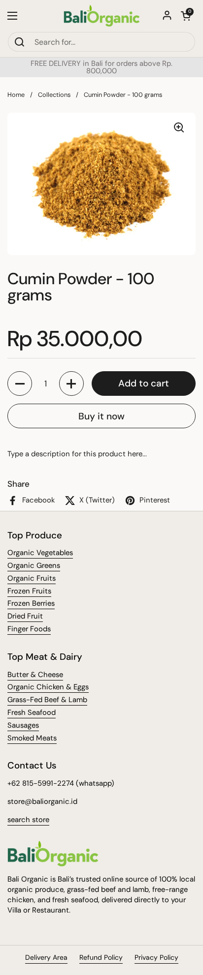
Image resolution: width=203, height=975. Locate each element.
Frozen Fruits (29, 591)
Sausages (23, 725)
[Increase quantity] (71, 383)
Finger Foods (29, 629)
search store (28, 820)
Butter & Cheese (35, 675)
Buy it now (101, 416)
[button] (186, 16)
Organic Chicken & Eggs (48, 687)
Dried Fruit (25, 616)
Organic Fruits (31, 578)
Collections (54, 94)
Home (16, 94)
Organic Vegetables (40, 553)
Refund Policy (101, 957)
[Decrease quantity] (19, 383)
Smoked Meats (32, 738)
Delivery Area (46, 957)
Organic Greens (33, 565)
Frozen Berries (31, 603)
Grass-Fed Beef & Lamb (47, 700)
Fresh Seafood (31, 712)
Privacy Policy (156, 957)
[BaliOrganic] (101, 16)
